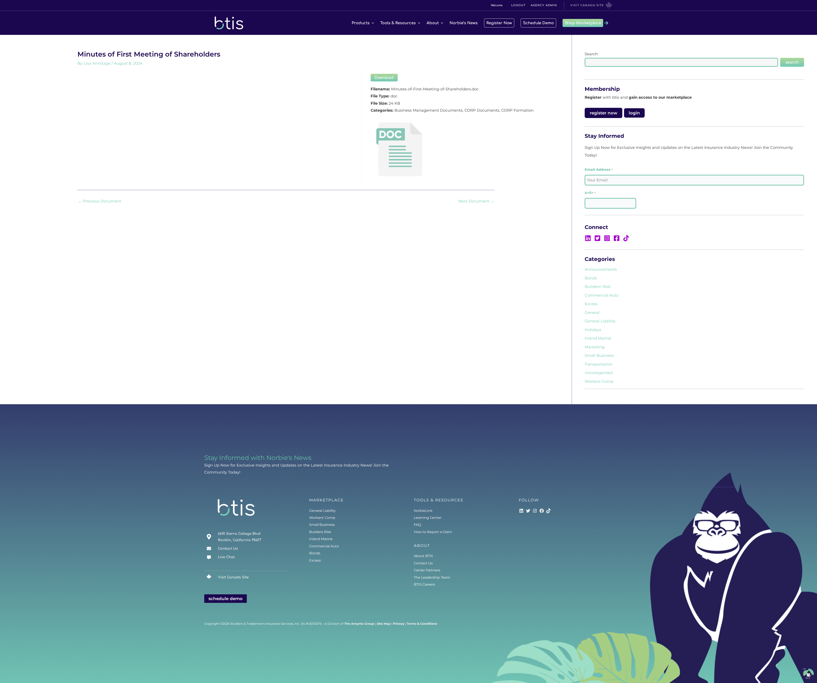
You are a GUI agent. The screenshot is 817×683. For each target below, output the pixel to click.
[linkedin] (589, 238)
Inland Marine (598, 338)
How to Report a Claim (433, 532)
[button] (372, 23)
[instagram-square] (608, 238)
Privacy (398, 624)
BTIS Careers (424, 584)
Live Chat (226, 557)
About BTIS (423, 556)
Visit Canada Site (233, 577)
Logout (518, 5)
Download (384, 77)
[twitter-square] (598, 238)
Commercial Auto (601, 295)
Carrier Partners (427, 570)
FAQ (417, 525)
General (592, 312)
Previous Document (99, 201)
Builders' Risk (598, 286)
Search (591, 54)
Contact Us (228, 549)
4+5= (590, 193)
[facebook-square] (617, 238)
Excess (591, 304)
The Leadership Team (432, 577)
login (634, 112)
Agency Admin (544, 5)
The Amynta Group (359, 624)
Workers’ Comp (322, 518)
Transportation (599, 364)
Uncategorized (599, 372)
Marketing (594, 347)
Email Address (598, 170)
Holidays (593, 329)
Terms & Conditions (422, 624)
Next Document (476, 201)
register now (603, 112)
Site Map (383, 624)
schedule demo (226, 598)
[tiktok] (626, 238)
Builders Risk (320, 532)
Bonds (591, 278)
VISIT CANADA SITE (587, 5)
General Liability (600, 321)
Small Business (599, 355)
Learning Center (427, 518)
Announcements (601, 269)
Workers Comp (599, 381)
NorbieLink (423, 511)
